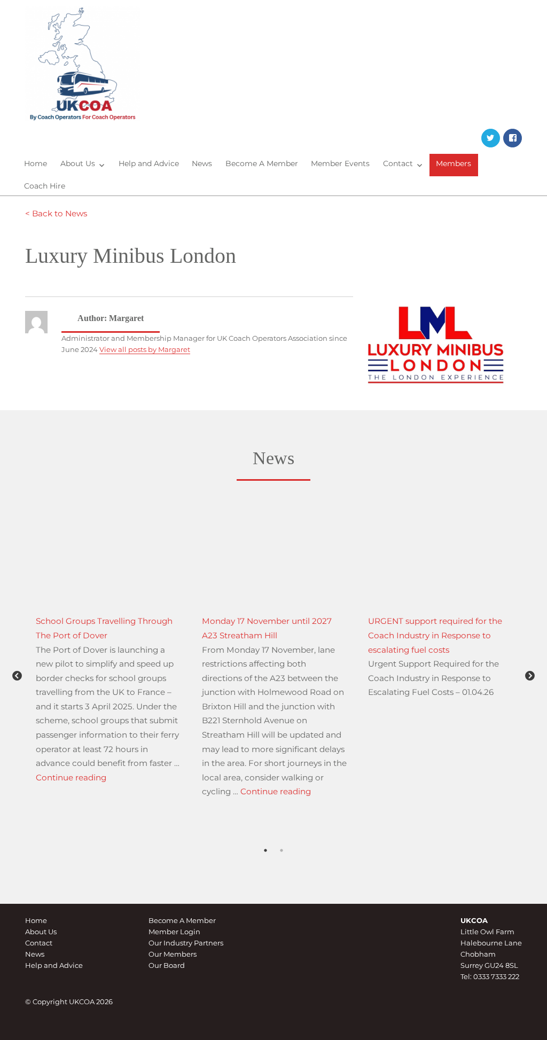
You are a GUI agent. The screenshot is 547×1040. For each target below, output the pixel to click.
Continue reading (71, 777)
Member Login (174, 931)
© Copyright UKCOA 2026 (69, 1001)
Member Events (340, 163)
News (202, 163)
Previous (17, 676)
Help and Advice (149, 163)
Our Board (167, 965)
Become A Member (261, 163)
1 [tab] (265, 864)
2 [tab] (281, 864)
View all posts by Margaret (144, 349)
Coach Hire (44, 186)
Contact (398, 163)
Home (35, 163)
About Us (77, 163)
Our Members (173, 954)
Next (530, 676)
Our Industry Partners (186, 943)
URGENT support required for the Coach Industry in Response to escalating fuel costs (435, 635)
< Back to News (56, 213)
